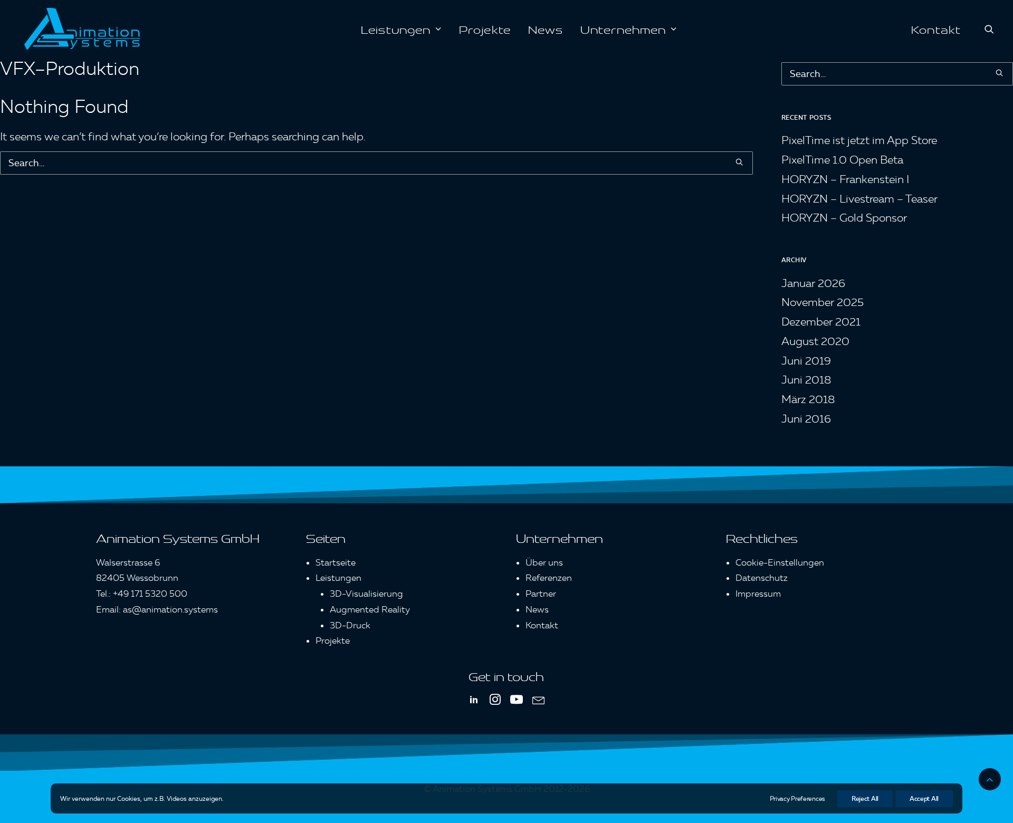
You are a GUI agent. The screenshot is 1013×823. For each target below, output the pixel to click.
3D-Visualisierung (366, 593)
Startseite (336, 562)
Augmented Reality (370, 609)
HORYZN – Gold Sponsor (844, 217)
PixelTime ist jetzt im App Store (859, 140)
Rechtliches (762, 538)
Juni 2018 (806, 379)
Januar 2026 (813, 283)
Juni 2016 (806, 418)
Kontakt (936, 29)
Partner (540, 593)
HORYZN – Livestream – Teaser (859, 198)
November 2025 (822, 302)
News (545, 29)
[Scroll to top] (989, 776)
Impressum (758, 593)
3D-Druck (350, 625)
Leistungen (396, 29)
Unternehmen (623, 29)
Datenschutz (761, 577)
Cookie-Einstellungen (779, 562)
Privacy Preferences (797, 798)
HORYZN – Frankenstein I (845, 179)
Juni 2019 (806, 360)
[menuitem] (401, 29)
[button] (989, 29)
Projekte (485, 29)
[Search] (376, 163)
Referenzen (548, 577)
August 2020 (815, 341)
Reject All (865, 798)
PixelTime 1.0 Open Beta (842, 159)
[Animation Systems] (82, 29)
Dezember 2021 (821, 321)
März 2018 (808, 399)
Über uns (544, 562)
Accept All (924, 798)
